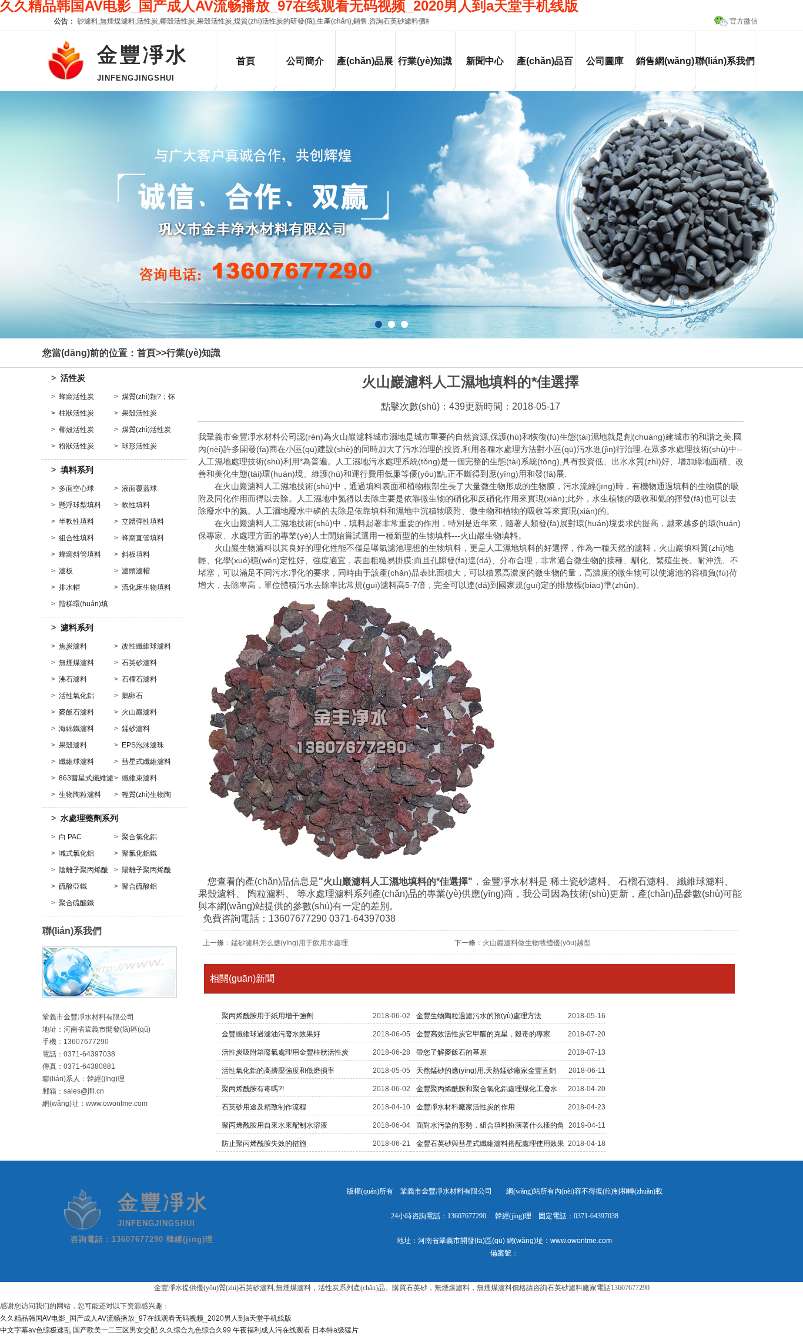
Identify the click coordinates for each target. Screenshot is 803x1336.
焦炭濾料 (73, 646)
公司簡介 (305, 61)
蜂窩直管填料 (143, 538)
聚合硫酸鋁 (139, 886)
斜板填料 (136, 554)
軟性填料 (136, 505)
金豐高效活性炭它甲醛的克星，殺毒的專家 (483, 1034)
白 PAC (70, 837)
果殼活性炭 (139, 413)
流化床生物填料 (146, 587)
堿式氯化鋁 (76, 853)
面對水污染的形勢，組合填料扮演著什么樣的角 (490, 1125)
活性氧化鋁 (76, 696)
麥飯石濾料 (76, 712)
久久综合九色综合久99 (195, 1330)
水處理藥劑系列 (89, 818)
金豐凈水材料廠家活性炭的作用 (465, 1107)
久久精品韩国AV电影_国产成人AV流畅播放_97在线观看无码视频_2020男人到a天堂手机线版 (146, 1318)
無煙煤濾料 (76, 663)
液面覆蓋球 (139, 488)
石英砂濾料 (139, 663)
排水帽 (69, 587)
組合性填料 (76, 538)
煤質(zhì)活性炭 (146, 430)
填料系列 (77, 469)
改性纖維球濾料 (146, 646)
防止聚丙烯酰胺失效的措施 (264, 1143)
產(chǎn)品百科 (545, 71)
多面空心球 (76, 488)
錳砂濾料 (136, 729)
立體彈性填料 (143, 521)
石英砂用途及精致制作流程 (264, 1107)
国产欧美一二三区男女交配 (115, 1330)
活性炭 (73, 378)
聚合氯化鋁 (139, 837)
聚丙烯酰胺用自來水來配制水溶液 (274, 1125)
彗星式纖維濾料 (146, 761)
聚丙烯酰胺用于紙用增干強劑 (267, 1016)
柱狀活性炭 (76, 413)
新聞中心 (485, 61)
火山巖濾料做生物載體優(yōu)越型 (537, 943)
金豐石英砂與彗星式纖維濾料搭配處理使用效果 (490, 1143)
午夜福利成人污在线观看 (271, 1330)
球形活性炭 (139, 446)
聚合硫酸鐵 (76, 903)
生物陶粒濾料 (80, 794)
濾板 (66, 571)
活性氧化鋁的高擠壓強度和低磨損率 (278, 1070)
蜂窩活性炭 (76, 397)
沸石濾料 (73, 679)
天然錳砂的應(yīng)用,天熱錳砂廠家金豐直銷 (486, 1070)
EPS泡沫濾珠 (143, 745)
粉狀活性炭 (76, 446)
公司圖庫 (605, 61)
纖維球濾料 (76, 761)
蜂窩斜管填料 (80, 554)
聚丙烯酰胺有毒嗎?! (253, 1089)
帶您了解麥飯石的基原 (451, 1052)
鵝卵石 (132, 696)
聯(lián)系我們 (725, 61)
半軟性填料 (76, 521)
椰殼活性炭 (76, 430)
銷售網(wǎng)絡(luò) (665, 71)
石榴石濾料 (139, 679)
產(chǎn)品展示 (365, 71)
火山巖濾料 (139, 712)
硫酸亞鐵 (73, 886)
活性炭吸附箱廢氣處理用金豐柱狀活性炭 (285, 1052)
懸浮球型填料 (80, 505)
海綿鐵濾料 (76, 729)
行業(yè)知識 (425, 61)
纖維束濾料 (139, 778)
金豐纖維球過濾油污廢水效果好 (271, 1034)
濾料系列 (77, 627)
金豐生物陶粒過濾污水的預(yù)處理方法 (478, 1016)
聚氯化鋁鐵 (139, 853)
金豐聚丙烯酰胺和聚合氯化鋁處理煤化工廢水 (486, 1089)
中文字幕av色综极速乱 (35, 1330)
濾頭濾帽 (136, 571)
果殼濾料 (73, 745)
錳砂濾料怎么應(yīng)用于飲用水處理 (289, 943)
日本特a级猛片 (335, 1330)
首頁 (245, 61)
